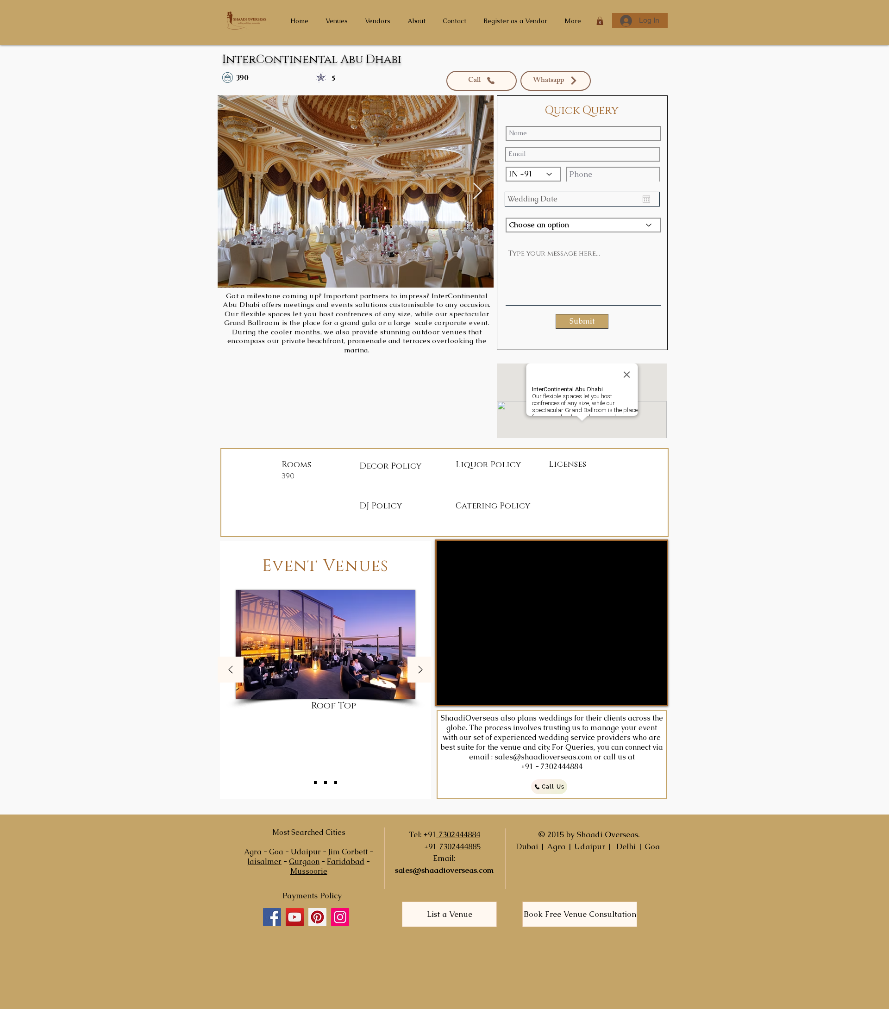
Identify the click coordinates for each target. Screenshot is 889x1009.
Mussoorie (308, 871)
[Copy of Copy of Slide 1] (335, 782)
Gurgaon (304, 861)
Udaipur (306, 852)
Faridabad (345, 861)
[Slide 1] (315, 782)
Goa (276, 852)
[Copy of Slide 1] (325, 782)
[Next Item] (477, 191)
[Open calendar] (646, 199)
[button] (599, 21)
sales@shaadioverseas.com (543, 757)
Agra (253, 852)
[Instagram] (340, 917)
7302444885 (460, 846)
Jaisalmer (264, 861)
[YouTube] (295, 917)
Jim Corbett (348, 852)
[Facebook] (272, 917)
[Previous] (231, 670)
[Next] (420, 670)
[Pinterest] (317, 917)
